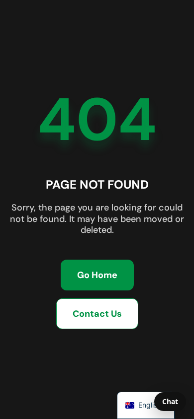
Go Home (97, 275)
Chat (170, 401)
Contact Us (97, 314)
